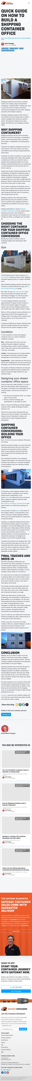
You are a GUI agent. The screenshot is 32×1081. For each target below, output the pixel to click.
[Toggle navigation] (29, 2)
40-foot (13, 288)
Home (2, 38)
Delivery (3, 1042)
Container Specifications (7, 1035)
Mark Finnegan (9, 43)
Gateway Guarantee (6, 1037)
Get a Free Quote (16, 991)
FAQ (2, 1044)
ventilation (13, 503)
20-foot (6, 288)
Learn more (16, 931)
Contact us (4, 695)
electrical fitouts (22, 503)
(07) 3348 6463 (17, 987)
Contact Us (6, 714)
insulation (6, 503)
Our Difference (4, 1040)
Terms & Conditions (5, 1049)
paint (18, 510)
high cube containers (19, 291)
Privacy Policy (4, 1047)
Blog (6, 38)
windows (7, 497)
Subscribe (23, 1029)
